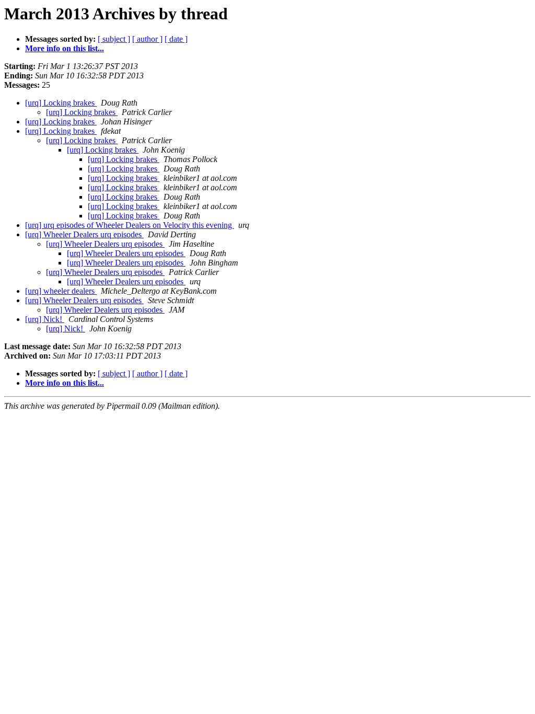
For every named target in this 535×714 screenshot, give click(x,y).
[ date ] (176, 38)
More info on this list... (64, 48)
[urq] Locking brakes (61, 102)
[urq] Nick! (44, 319)
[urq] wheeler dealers (61, 290)
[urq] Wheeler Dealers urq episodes (84, 234)
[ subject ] (114, 38)
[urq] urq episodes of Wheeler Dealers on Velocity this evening (129, 225)
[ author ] (147, 38)
